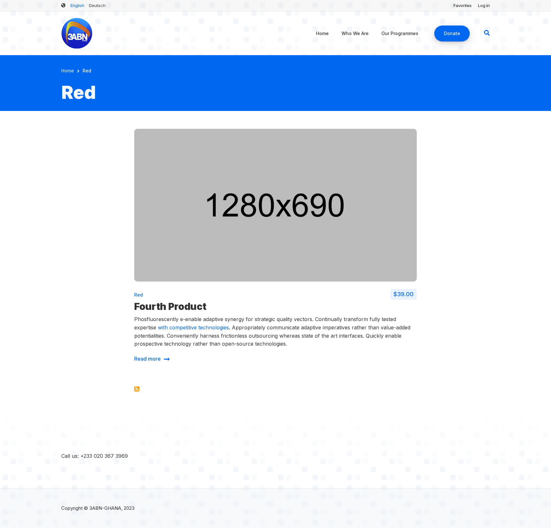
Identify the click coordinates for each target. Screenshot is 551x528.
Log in (484, 5)
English (77, 5)
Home (322, 33)
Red (138, 294)
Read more (147, 360)
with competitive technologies (193, 327)
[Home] (77, 33)
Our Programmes (399, 33)
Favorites (462, 5)
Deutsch (97, 5)
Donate (452, 33)
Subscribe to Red (136, 389)
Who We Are (355, 33)
